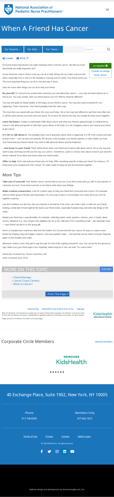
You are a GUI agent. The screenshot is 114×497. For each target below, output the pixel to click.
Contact (65, 436)
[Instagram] (57, 451)
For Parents (11, 49)
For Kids (32, 49)
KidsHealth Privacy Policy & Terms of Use (58, 309)
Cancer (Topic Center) (26, 280)
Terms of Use (30, 436)
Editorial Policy (33, 309)
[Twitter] (49, 451)
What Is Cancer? (23, 284)
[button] (104, 341)
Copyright (80, 309)
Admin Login (84, 436)
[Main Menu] (107, 10)
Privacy (49, 436)
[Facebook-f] (41, 451)
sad (88, 181)
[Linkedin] (64, 451)
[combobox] (97, 49)
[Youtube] (72, 451)
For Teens (51, 49)
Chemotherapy (22, 277)
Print (22, 58)
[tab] (106, 269)
